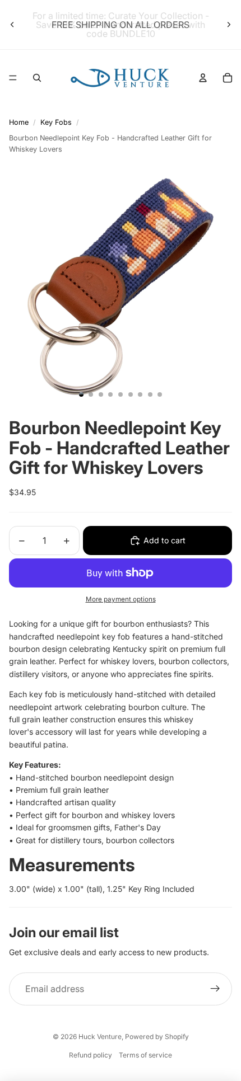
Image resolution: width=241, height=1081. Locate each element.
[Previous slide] (12, 24)
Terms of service (145, 1055)
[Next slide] (228, 24)
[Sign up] (215, 989)
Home (19, 122)
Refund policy (90, 1055)
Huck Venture (100, 1036)
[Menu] (13, 78)
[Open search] (37, 77)
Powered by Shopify (157, 1036)
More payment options (121, 599)
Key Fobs (56, 122)
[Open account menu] (203, 77)
